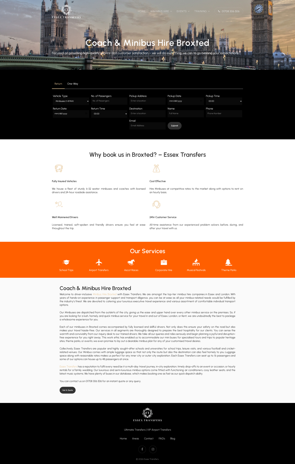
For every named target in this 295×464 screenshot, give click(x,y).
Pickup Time (213, 96)
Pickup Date (174, 96)
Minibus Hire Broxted (105, 294)
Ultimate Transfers (134, 429)
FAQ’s (162, 438)
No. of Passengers (101, 96)
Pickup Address (138, 96)
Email (132, 120)
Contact (148, 438)
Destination (135, 108)
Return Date (60, 108)
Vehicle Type (60, 96)
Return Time (98, 108)
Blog (172, 438)
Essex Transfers (68, 366)
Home (123, 438)
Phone (209, 108)
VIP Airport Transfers (159, 429)
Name (171, 108)
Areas (135, 438)
